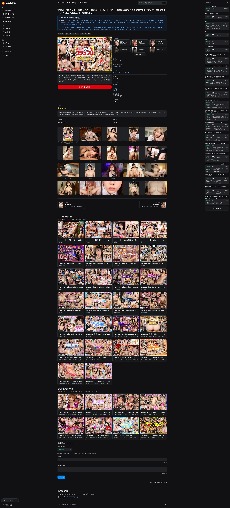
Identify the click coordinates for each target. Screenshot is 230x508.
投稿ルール (70, 453)
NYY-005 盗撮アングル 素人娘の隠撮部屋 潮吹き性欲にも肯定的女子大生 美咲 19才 (217, 111)
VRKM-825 (97, 27)
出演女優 (60, 34)
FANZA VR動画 (10, 18)
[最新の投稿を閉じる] (227, 2)
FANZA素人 (9, 10)
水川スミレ (80, 22)
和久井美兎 (134, 22)
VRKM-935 (148, 27)
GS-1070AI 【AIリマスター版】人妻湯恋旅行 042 (216, 187)
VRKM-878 (129, 27)
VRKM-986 (65, 29)
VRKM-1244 (135, 29)
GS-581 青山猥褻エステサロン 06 (213, 133)
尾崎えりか (96, 22)
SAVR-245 (90, 27)
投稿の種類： (61, 446)
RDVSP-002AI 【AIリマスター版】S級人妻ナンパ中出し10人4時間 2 (216, 54)
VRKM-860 (116, 27)
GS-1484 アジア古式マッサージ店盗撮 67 (215, 153)
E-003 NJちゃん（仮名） (211, 6)
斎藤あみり (104, 22)
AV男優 (7, 32)
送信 (62, 477)
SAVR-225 (72, 27)
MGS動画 (8, 21)
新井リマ (88, 22)
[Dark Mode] (16, 500)
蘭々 (155, 22)
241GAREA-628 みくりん (211, 46)
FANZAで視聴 (85, 87)
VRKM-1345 (77, 29)
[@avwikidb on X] (165, 504)
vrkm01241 (117, 67)
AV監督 (7, 36)
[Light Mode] (4, 500)
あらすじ (68, 34)
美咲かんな (76, 20)
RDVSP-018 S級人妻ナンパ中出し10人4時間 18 (216, 66)
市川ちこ (207, 21)
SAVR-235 (84, 27)
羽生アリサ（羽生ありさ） (211, 13)
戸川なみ (136, 20)
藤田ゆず (64, 22)
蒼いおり (150, 22)
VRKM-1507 (113, 29)
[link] (87, 3)
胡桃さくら (128, 20)
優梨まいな (110, 20)
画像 (81, 34)
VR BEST (116, 84)
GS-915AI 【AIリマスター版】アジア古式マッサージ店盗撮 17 (217, 175)
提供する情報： (62, 465)
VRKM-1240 (67, 205)
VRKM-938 (155, 27)
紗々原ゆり (71, 22)
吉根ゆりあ (102, 20)
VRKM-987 (71, 29)
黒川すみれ (152, 20)
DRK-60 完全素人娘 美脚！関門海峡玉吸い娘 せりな (216, 89)
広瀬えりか (67, 25)
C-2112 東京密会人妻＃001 (212, 100)
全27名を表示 (139, 54)
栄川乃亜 (112, 22)
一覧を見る (216, 208)
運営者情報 (9, 505)
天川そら (75, 25)
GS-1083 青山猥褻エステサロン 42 (213, 122)
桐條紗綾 (143, 22)
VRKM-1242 (156, 205)
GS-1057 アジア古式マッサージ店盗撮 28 (215, 164)
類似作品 (87, 34)
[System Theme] (10, 500)
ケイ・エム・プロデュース (121, 72)
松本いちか (143, 20)
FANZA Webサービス (73, 497)
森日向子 (160, 20)
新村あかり (84, 20)
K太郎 (115, 90)
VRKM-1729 (99, 29)
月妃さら (127, 22)
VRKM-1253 (121, 29)
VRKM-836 (109, 27)
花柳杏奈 (120, 22)
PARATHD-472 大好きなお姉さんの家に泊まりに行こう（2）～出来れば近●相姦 (217, 77)
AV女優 (7, 28)
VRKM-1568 (106, 29)
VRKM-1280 (85, 29)
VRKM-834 (103, 27)
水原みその (119, 20)
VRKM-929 (142, 27)
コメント (8, 55)
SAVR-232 (78, 27)
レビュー (75, 34)
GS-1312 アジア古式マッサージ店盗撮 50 (215, 143)
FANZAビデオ (9, 14)
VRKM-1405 (128, 29)
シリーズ (8, 46)
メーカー (8, 43)
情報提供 (8, 52)
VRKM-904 (135, 27)
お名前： (60, 456)
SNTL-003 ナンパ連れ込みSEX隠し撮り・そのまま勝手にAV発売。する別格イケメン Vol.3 (216, 197)
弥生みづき (93, 20)
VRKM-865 (122, 27)
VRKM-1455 (92, 29)
